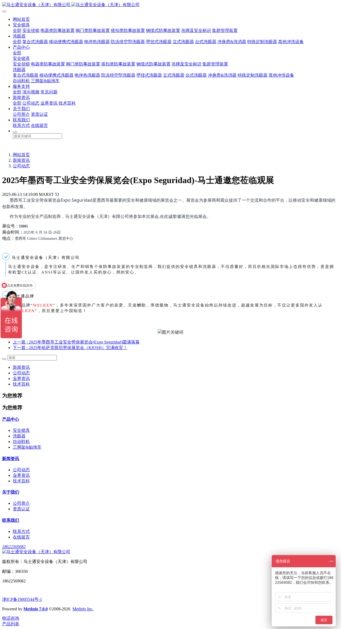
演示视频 (30, 92)
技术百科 (67, 103)
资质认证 (39, 114)
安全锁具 (21, 25)
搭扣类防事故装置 (128, 30)
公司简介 (21, 114)
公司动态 (30, 103)
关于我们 (21, 108)
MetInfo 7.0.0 (35, 609)
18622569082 (14, 546)
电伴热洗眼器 (97, 41)
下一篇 (70, 347)
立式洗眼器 (183, 41)
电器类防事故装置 (57, 30)
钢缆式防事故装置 (163, 30)
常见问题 (49, 92)
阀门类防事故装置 (93, 30)
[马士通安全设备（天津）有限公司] (170, 5)
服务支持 (21, 86)
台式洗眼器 (205, 41)
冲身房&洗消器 (231, 41)
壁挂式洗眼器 (159, 41)
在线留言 (39, 125)
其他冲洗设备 (291, 41)
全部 (17, 30)
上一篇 (76, 342)
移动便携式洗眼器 (66, 41)
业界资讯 (49, 103)
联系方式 (21, 125)
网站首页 (21, 19)
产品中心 (21, 47)
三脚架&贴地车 (45, 80)
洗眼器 (19, 36)
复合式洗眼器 (35, 41)
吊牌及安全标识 (196, 30)
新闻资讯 (21, 97)
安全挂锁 (30, 30)
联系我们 (21, 120)
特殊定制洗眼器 (262, 41)
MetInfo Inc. (83, 609)
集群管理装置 (225, 30)
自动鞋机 (21, 80)
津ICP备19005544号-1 (22, 599)
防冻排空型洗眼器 (128, 41)
